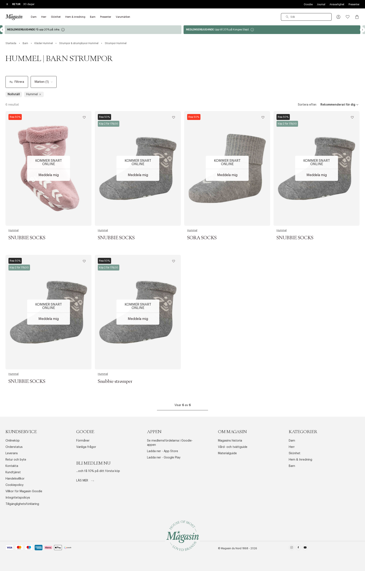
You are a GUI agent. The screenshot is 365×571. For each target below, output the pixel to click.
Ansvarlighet (337, 4)
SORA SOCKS (202, 238)
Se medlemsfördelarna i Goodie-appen (170, 442)
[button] (338, 16)
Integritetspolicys (17, 497)
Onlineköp (12, 440)
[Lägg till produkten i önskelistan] (84, 117)
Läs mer (82, 480)
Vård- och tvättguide (232, 447)
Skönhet (294, 453)
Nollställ (14, 94)
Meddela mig (48, 175)
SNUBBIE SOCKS (26, 238)
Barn (292, 466)
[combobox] (306, 17)
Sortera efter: (307, 104)
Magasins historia (230, 440)
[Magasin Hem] (13, 17)
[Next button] (362, 29)
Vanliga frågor (86, 447)
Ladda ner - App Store (162, 451)
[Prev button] (2, 29)
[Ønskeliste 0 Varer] (347, 16)
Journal (321, 4)
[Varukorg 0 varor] (357, 16)
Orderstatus (14, 447)
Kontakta (11, 466)
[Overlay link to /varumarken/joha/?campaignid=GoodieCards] (93, 29)
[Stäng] (249, 307)
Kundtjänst (13, 472)
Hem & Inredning (300, 459)
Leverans (11, 453)
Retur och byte (15, 459)
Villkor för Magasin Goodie (23, 491)
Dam (292, 440)
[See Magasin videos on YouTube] (305, 548)
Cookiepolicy (14, 485)
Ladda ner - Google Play (163, 457)
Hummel (13, 230)
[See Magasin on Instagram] (291, 548)
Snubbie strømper (115, 381)
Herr (292, 447)
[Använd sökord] (287, 16)
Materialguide (227, 453)
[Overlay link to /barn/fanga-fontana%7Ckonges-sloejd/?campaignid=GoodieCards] (272, 29)
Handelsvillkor (15, 478)
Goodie (308, 4)
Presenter (354, 4)
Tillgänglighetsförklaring (22, 504)
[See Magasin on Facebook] (298, 548)
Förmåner (83, 440)
